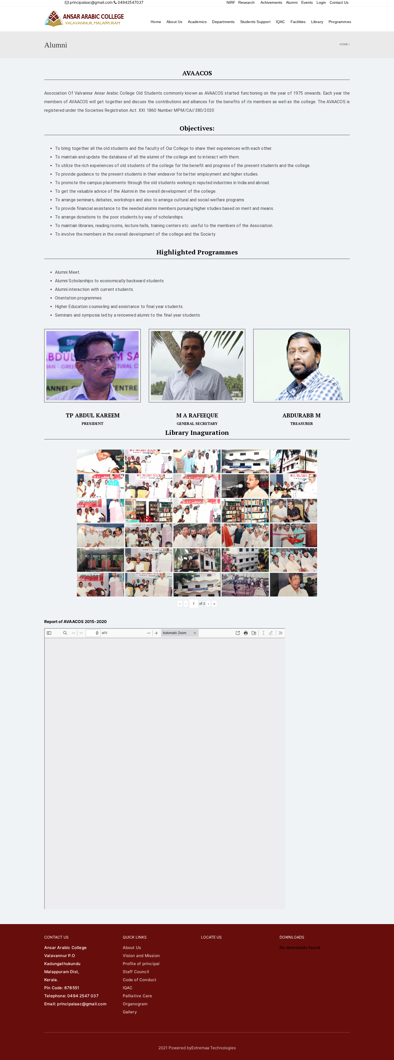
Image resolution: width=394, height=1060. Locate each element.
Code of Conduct (140, 979)
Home (156, 22)
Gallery (130, 1011)
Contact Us (339, 2)
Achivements (271, 2)
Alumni (292, 2)
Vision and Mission (141, 955)
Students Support (255, 22)
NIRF (230, 2)
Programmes (340, 22)
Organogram (135, 1003)
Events (307, 2)
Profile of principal (141, 963)
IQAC (280, 22)
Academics (197, 22)
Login (321, 2)
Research (246, 2)
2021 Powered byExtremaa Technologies (197, 1047)
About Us (174, 22)
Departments (223, 22)
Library (317, 22)
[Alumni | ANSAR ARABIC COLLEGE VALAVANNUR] (84, 18)
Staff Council (136, 971)
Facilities (298, 22)
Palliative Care (137, 995)
